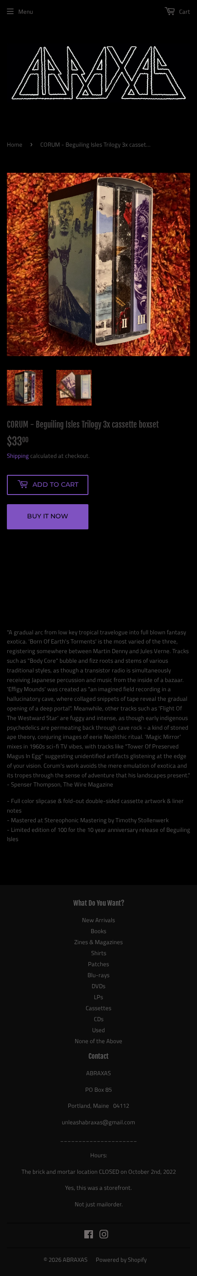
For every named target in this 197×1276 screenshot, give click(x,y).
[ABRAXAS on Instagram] (104, 1235)
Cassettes (98, 1007)
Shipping (18, 455)
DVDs (98, 985)
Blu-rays (98, 974)
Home (14, 144)
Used (98, 1029)
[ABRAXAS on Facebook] (88, 1235)
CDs (99, 1018)
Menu (25, 11)
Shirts (98, 952)
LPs (98, 996)
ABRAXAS (75, 1259)
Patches (98, 963)
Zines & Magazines (98, 941)
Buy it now (47, 516)
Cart (184, 11)
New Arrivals (98, 919)
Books (98, 930)
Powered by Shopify (121, 1259)
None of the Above (98, 1040)
